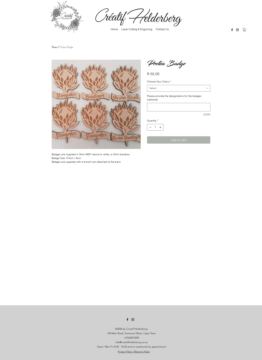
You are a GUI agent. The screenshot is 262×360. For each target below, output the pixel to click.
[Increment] (160, 127)
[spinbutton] (155, 127)
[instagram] (237, 30)
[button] (244, 29)
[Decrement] (150, 127)
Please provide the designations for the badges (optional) (174, 97)
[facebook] (232, 30)
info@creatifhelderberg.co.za (131, 342)
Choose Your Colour (159, 81)
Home (54, 47)
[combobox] (178, 88)
